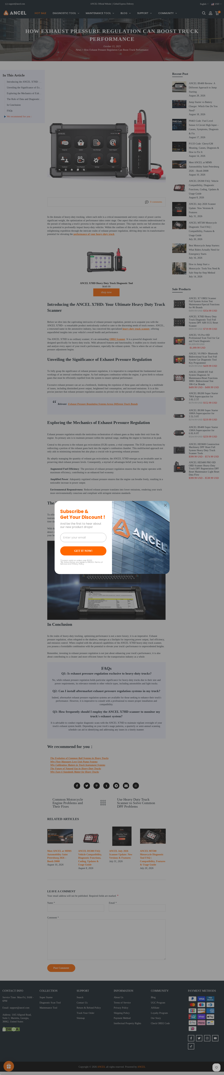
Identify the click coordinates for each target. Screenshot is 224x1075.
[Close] (165, 505)
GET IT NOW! (83, 550)
